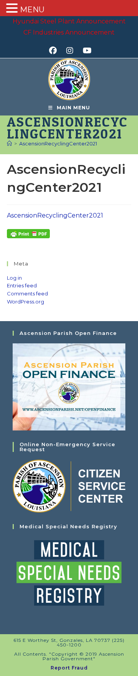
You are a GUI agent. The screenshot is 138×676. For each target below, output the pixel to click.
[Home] (9, 143)
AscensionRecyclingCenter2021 (58, 143)
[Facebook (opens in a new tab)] (55, 50)
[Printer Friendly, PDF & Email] (28, 232)
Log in (14, 278)
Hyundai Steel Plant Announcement (69, 21)
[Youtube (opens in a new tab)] (86, 50)
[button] (13, 9)
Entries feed (22, 285)
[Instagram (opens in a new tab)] (72, 50)
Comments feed (27, 293)
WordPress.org (25, 301)
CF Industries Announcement (69, 32)
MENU (32, 9)
